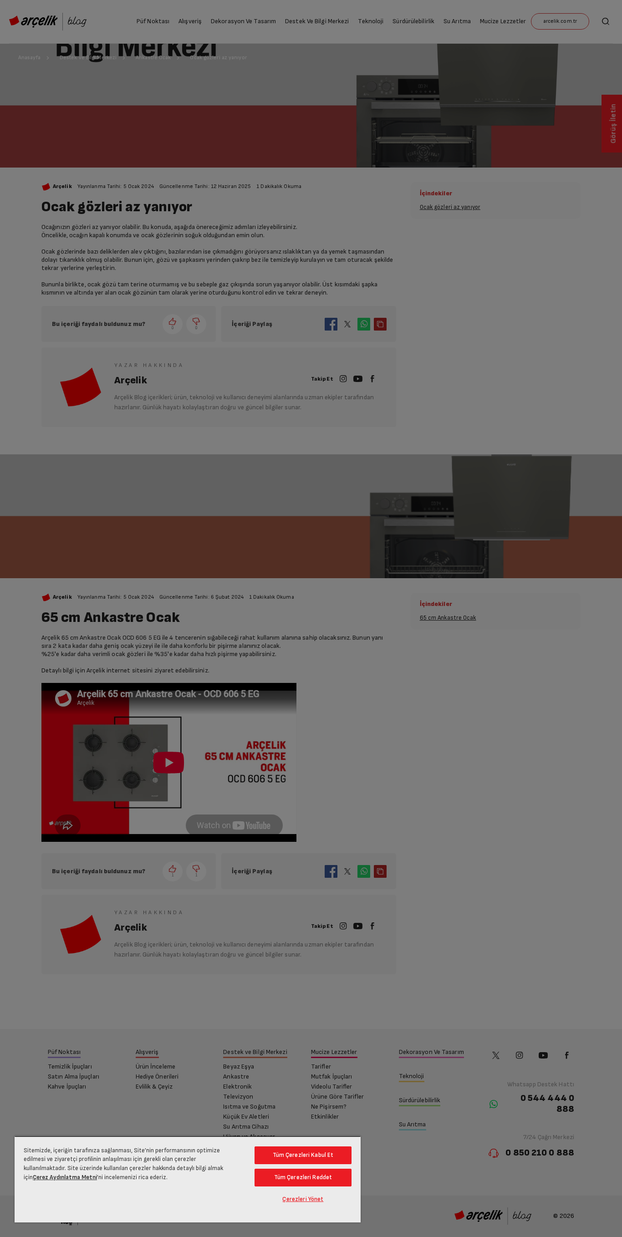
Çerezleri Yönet (302, 1199)
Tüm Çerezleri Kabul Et (303, 1155)
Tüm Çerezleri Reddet (303, 1177)
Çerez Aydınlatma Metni (65, 1177)
